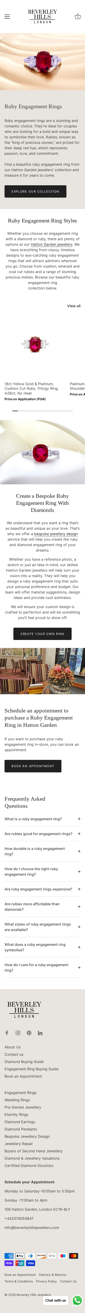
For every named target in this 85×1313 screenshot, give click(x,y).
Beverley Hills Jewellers (34, 1295)
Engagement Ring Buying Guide (31, 1069)
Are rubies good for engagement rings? (38, 833)
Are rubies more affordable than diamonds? (32, 907)
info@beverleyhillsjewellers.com (32, 1227)
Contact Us (68, 1281)
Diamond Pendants (21, 1129)
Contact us (14, 1054)
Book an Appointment (33, 766)
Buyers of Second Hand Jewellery (34, 1151)
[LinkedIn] (40, 1032)
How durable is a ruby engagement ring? (35, 851)
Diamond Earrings (20, 1122)
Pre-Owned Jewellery (23, 1107)
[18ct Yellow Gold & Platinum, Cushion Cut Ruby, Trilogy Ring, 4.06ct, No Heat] (36, 347)
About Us (13, 1047)
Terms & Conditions (19, 1281)
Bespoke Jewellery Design (27, 1136)
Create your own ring (42, 634)
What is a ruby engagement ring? (33, 819)
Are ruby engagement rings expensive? (38, 889)
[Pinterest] (29, 1032)
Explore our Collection (35, 191)
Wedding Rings (17, 1100)
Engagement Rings (20, 1092)
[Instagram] (18, 1032)
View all (73, 306)
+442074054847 (19, 1218)
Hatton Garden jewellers (51, 244)
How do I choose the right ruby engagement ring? (31, 872)
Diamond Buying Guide (24, 1061)
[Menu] (7, 17)
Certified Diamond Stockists (29, 1165)
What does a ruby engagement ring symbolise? (35, 947)
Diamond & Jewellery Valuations (32, 1158)
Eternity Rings (16, 1114)
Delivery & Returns (52, 1275)
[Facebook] (7, 1032)
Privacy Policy (46, 1281)
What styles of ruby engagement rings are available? (38, 927)
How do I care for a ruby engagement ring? (36, 967)
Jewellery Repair (19, 1143)
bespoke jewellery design (56, 533)
